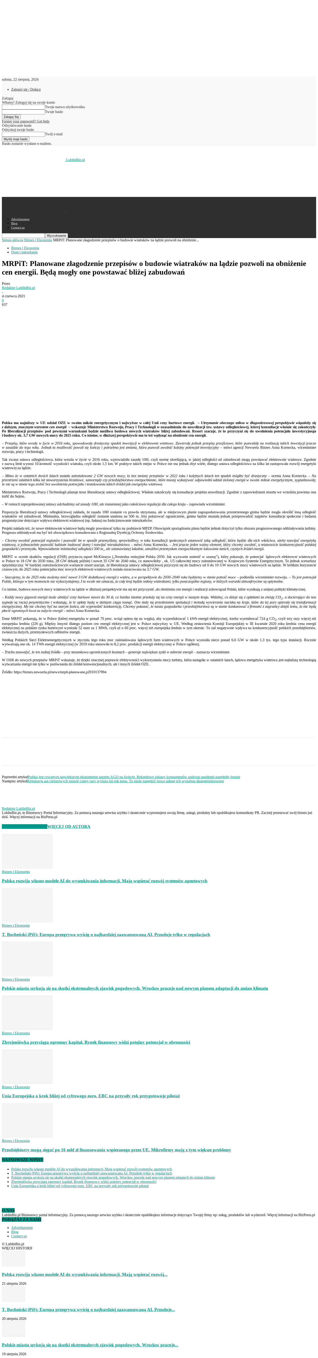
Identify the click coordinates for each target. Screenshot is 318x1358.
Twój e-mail (54, 134)
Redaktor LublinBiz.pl (18, 288)
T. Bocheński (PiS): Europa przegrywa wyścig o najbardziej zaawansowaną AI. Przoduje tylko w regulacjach (106, 934)
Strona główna (12, 240)
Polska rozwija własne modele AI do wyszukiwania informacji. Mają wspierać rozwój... (85, 1274)
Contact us (18, 227)
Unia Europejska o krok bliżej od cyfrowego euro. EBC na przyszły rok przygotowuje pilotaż (91, 1095)
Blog (14, 223)
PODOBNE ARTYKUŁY (24, 826)
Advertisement (20, 219)
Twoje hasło (54, 112)
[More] (77, 311)
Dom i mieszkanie (24, 252)
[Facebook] (9, 311)
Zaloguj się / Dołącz (26, 89)
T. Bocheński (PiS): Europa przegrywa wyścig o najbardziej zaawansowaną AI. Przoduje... (88, 1309)
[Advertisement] (86, 179)
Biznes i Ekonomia (38, 240)
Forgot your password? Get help (25, 121)
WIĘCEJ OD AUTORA (68, 826)
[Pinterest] (43, 311)
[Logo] (34, 211)
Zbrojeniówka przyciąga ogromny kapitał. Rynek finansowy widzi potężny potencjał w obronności (96, 1042)
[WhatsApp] (60, 311)
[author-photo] (13, 804)
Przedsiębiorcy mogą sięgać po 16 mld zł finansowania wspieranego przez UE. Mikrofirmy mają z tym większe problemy (116, 1149)
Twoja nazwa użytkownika (65, 107)
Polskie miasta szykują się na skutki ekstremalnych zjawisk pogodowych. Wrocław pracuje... (90, 1344)
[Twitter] (26, 311)
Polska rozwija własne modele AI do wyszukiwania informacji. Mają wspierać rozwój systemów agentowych (104, 880)
